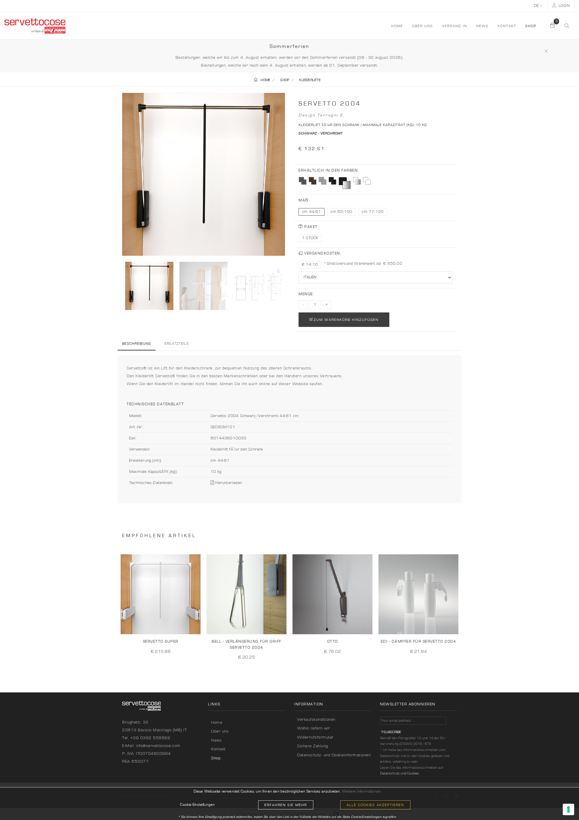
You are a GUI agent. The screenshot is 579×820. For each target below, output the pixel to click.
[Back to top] (562, 803)
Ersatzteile (177, 343)
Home (216, 722)
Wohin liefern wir (313, 728)
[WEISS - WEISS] (367, 181)
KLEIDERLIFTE (309, 80)
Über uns (422, 26)
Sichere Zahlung (312, 746)
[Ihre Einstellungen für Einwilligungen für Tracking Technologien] (568, 809)
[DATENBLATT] (194, 624)
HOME (397, 26)
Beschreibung (136, 343)
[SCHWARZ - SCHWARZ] (332, 181)
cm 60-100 (342, 212)
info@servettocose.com (158, 746)
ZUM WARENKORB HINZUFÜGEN (346, 319)
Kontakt (507, 26)
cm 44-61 (311, 212)
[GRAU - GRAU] (322, 181)
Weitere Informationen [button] (361, 791)
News (482, 26)
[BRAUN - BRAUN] (312, 181)
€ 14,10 (310, 264)
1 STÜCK (310, 238)
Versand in (454, 26)
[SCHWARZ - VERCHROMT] (344, 183)
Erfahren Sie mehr (285, 805)
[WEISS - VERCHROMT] (357, 181)
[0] (553, 26)
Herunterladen (228, 483)
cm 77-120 (373, 212)
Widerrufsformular (315, 737)
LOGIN (564, 6)
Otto (332, 642)
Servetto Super (161, 642)
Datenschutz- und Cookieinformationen (334, 755)
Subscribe (392, 732)
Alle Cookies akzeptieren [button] (375, 805)
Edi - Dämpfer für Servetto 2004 (418, 642)
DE (537, 6)
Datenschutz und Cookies (399, 773)
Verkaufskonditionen (316, 719)
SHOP (284, 80)
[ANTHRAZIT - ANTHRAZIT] (303, 181)
